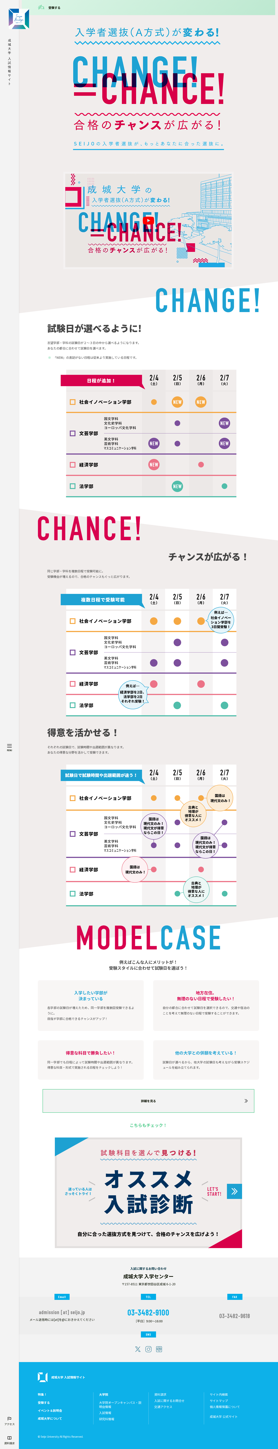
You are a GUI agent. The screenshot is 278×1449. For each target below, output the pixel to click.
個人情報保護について (225, 1407)
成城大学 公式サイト (224, 1416)
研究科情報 (106, 1419)
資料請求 (160, 1394)
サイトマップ (219, 1401)
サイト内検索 (219, 1394)
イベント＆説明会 (50, 1410)
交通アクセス (163, 1407)
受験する (54, 7)
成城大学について (50, 1418)
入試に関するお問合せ (169, 1401)
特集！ (42, 1394)
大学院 (103, 1394)
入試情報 (105, 1413)
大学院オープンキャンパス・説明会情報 (120, 1404)
